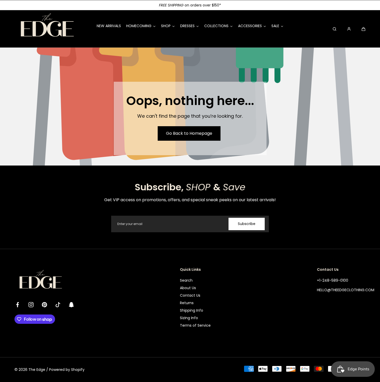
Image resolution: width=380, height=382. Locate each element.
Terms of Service (195, 325)
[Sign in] (349, 29)
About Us (188, 287)
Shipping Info (191, 310)
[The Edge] (46, 28)
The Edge (36, 369)
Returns (187, 302)
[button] (363, 29)
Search (186, 280)
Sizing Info (189, 317)
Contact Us (190, 295)
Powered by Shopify (67, 369)
